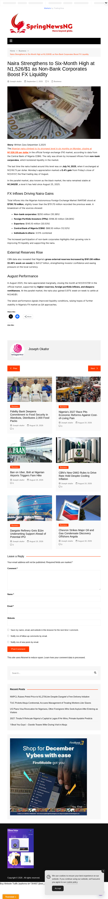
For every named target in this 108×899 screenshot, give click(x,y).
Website (11, 618)
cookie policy (72, 882)
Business (57, 81)
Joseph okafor (16, 81)
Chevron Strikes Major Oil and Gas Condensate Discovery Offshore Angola (76, 533)
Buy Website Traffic (9, 884)
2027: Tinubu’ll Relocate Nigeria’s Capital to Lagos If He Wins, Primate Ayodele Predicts (51, 718)
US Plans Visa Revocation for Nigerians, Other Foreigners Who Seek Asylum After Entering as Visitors (54, 711)
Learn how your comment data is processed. (64, 657)
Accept (58, 888)
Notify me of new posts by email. (25, 642)
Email (10, 606)
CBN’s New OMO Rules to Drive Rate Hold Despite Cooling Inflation (77, 475)
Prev (15, 368)
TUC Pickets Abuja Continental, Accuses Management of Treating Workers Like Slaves (50, 703)
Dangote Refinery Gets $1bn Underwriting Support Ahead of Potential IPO (28, 533)
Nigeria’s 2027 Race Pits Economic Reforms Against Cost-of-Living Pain (78, 415)
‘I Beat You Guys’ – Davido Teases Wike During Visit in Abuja (38, 725)
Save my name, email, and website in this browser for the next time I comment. (44, 630)
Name (10, 594)
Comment (12, 568)
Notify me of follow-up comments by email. (29, 636)
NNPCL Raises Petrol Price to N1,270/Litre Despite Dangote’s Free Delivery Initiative (49, 697)
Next (93, 368)
